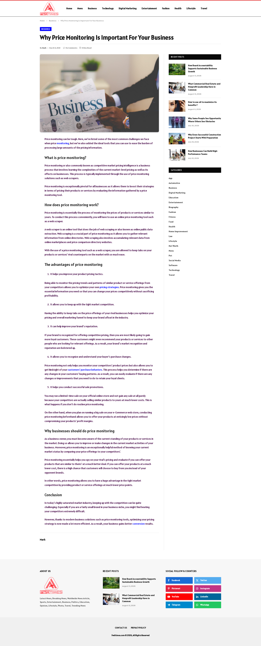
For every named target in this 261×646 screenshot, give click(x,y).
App (170, 178)
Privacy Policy (138, 628)
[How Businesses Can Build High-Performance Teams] (177, 155)
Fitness (172, 217)
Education (173, 197)
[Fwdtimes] (49, 8)
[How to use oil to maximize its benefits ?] (177, 106)
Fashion (165, 8)
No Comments (71, 48)
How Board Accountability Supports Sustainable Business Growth (202, 68)
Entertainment (149, 8)
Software (173, 265)
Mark (44, 48)
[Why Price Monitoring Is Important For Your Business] (99, 93)
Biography (173, 207)
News (80, 8)
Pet (170, 255)
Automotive (174, 183)
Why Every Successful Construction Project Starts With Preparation (204, 136)
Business (92, 8)
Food (171, 221)
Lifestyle (191, 8)
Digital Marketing (128, 8)
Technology (108, 8)
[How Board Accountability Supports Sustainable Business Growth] (177, 69)
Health (178, 8)
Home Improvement (178, 231)
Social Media (175, 260)
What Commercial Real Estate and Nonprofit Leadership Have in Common (204, 86)
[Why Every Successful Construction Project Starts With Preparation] (177, 138)
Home (69, 8)
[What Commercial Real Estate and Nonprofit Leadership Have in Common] (177, 87)
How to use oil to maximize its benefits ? (202, 103)
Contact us (121, 628)
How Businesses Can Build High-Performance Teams (203, 152)
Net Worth (173, 246)
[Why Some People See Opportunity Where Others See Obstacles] (177, 122)
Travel (204, 8)
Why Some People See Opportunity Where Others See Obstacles (204, 120)
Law (170, 236)
